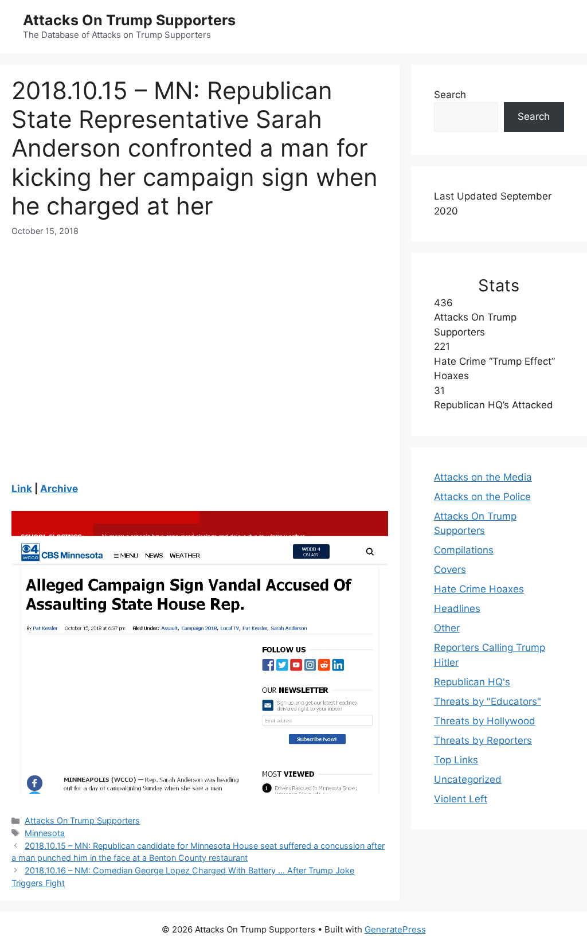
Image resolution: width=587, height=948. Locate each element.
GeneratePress (395, 929)
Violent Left (460, 799)
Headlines (457, 608)
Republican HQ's (472, 682)
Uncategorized (468, 779)
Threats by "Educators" (487, 701)
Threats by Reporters (483, 740)
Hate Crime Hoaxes (479, 589)
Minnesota (45, 833)
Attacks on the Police (482, 496)
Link (21, 488)
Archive (59, 488)
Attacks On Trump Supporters (129, 20)
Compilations (464, 550)
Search (450, 94)
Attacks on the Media (483, 477)
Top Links (456, 760)
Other (447, 628)
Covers (450, 569)
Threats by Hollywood (484, 721)
